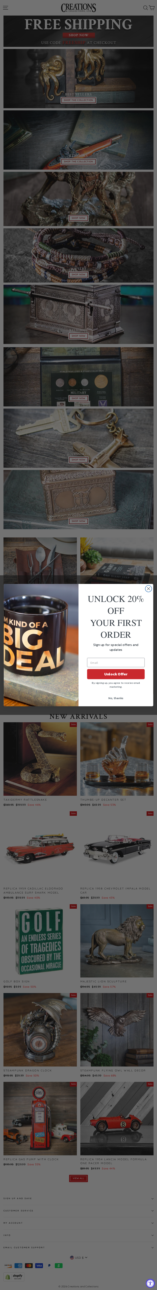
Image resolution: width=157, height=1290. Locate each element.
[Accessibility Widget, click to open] (150, 1283)
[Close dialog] (148, 588)
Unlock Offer (116, 674)
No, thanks (115, 698)
